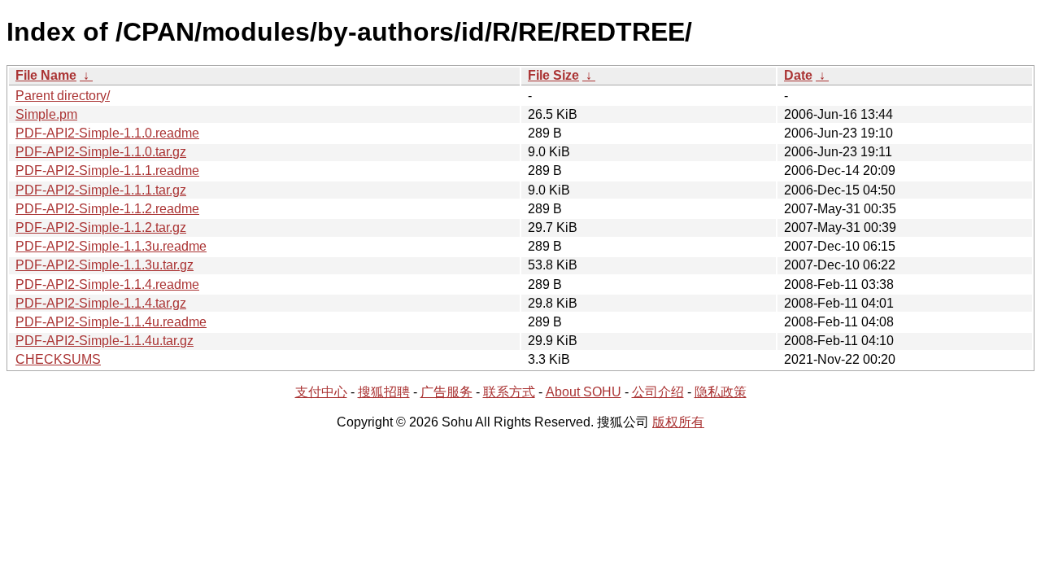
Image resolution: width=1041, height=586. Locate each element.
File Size (553, 75)
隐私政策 (721, 392)
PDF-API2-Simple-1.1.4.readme (107, 284)
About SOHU (583, 392)
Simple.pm (46, 114)
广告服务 (446, 392)
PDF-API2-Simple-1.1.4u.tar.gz (104, 341)
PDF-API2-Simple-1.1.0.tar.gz (100, 152)
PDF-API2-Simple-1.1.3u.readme (111, 246)
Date (798, 75)
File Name (45, 75)
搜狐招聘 (384, 392)
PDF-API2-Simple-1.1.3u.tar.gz (104, 265)
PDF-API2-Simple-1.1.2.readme (107, 209)
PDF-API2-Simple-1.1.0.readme (107, 133)
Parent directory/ (62, 96)
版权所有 (678, 422)
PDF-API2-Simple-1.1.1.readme (107, 170)
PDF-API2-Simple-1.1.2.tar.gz (100, 227)
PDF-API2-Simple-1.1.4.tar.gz (100, 303)
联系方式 (509, 392)
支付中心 (321, 392)
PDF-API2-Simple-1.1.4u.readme (111, 322)
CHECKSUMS (58, 359)
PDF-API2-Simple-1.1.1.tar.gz (100, 190)
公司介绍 (658, 392)
